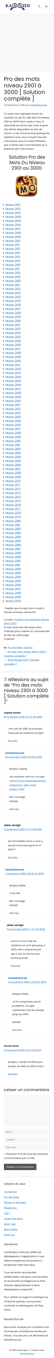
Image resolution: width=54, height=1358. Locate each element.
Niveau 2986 (13, 545)
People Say (10, 1207)
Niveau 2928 (13, 313)
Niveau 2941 (13, 365)
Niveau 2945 (13, 381)
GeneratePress (27, 1353)
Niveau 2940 (13, 361)
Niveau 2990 (13, 561)
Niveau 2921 (13, 285)
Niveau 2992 (13, 569)
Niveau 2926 (13, 305)
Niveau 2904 (13, 216)
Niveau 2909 (13, 237)
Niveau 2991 (13, 565)
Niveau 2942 (13, 369)
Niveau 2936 (13, 345)
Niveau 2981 (13, 525)
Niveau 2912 (13, 249)
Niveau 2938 (13, 353)
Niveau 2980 (13, 521)
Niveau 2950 (13, 401)
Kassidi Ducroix (14, 753)
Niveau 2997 (13, 589)
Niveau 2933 (13, 333)
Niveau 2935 (13, 341)
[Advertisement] (27, 41)
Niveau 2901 (13, 205)
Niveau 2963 (13, 453)
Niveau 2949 (13, 397)
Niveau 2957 (13, 429)
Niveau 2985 (13, 541)
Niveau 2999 (13, 597)
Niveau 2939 (13, 357)
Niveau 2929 (13, 317)
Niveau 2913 (13, 253)
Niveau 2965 (13, 461)
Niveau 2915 (13, 261)
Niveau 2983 (13, 533)
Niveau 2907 (13, 228)
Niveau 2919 (13, 277)
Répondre (13, 740)
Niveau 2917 (13, 269)
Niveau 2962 (13, 449)
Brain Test (10, 1224)
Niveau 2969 (13, 477)
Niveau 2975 (13, 501)
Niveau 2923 (13, 293)
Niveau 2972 (13, 489)
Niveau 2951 (13, 405)
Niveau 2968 (13, 473)
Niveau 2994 (13, 577)
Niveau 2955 (13, 421)
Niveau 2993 (13, 573)
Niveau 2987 (13, 549)
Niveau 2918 (13, 273)
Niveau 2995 (13, 581)
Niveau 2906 (13, 225)
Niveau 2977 (13, 509)
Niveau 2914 (13, 256)
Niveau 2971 (13, 485)
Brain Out (9, 1234)
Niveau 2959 (13, 437)
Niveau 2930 (13, 321)
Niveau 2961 (13, 445)
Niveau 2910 (13, 241)
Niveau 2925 (13, 301)
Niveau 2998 (13, 593)
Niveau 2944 (13, 377)
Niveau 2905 (13, 221)
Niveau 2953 (13, 413)
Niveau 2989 (13, 557)
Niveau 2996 (13, 585)
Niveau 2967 (13, 469)
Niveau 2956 (13, 425)
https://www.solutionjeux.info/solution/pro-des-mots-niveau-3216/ (27, 785)
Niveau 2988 (13, 553)
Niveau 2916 (13, 265)
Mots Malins (11, 1229)
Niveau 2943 (13, 373)
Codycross (10, 1191)
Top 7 (7, 1213)
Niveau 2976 (13, 505)
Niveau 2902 (13, 209)
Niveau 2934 (13, 337)
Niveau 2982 (13, 529)
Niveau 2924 (13, 297)
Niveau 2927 (13, 309)
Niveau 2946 (13, 385)
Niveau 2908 (13, 233)
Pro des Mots (15, 647)
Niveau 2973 (13, 493)
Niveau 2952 (13, 409)
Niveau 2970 (13, 481)
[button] (39, 6)
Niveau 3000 (13, 601)
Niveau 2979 (13, 517)
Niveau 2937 (13, 349)
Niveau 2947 (13, 389)
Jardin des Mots (13, 1218)
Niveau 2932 (13, 329)
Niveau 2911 (13, 245)
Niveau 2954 (13, 417)
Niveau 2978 (13, 513)
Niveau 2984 (13, 537)
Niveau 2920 (13, 281)
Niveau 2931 (13, 325)
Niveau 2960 (13, 441)
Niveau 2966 (13, 465)
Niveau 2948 (13, 393)
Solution (28, 647)
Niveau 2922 (13, 289)
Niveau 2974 (13, 497)
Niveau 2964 (13, 457)
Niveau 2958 (13, 433)
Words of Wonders (15, 1202)
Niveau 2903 (13, 213)
